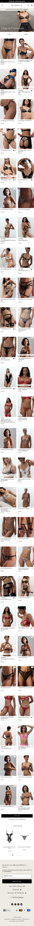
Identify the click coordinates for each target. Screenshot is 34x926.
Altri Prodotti (17, 815)
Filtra (9, 34)
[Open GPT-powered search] (28, 5)
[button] (32, 1)
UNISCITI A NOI (17, 881)
